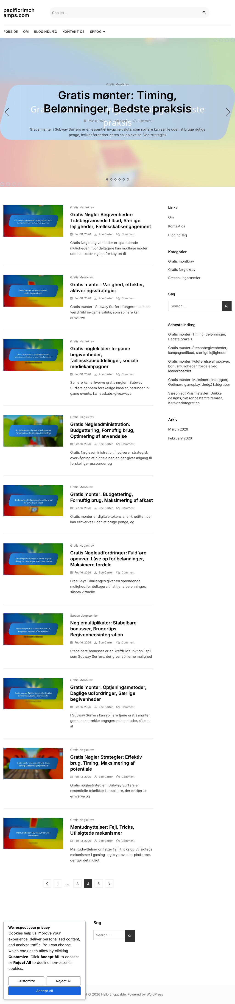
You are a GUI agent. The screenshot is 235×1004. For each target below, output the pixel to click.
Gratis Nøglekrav (82, 207)
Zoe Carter (121, 121)
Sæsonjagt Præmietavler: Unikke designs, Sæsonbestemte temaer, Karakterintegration (195, 398)
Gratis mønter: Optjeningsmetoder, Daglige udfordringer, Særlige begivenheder (108, 693)
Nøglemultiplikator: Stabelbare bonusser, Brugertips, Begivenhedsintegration (103, 629)
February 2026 (180, 438)
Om (26, 32)
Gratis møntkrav (117, 84)
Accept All (44, 991)
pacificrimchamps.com (18, 12)
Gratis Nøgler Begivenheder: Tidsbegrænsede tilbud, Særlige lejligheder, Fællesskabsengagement (110, 220)
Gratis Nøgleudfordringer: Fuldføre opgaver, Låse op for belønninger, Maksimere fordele (108, 559)
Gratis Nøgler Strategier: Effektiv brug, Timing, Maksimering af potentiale (106, 763)
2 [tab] (111, 179)
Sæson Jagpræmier (84, 615)
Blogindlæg (45, 32)
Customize (26, 981)
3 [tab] (116, 179)
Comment (144, 121)
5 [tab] (124, 179)
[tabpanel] (117, 112)
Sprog (96, 32)
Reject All (64, 981)
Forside (10, 32)
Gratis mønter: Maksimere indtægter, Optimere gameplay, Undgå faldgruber (199, 382)
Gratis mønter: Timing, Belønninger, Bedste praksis (117, 101)
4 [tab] (120, 179)
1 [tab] (107, 179)
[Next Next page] (109, 883)
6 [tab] (128, 179)
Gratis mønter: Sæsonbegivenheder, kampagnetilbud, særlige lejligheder (197, 350)
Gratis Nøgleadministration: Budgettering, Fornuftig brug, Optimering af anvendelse (102, 430)
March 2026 (178, 429)
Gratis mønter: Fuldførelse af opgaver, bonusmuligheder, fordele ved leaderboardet (199, 366)
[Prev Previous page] (47, 883)
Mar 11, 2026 (96, 121)
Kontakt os (73, 32)
